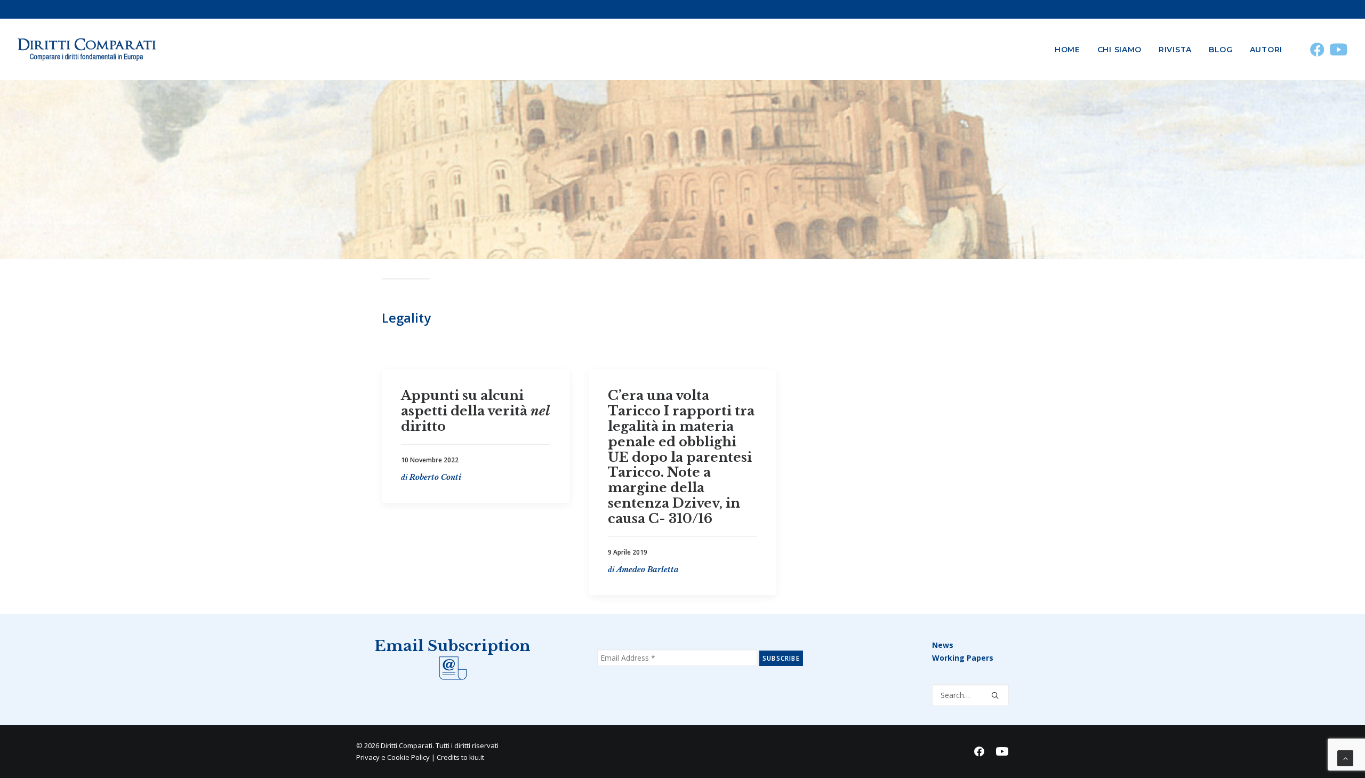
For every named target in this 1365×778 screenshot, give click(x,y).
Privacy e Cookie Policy (393, 757)
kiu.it (476, 757)
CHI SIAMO (1119, 49)
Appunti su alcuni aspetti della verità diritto (475, 411)
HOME (1067, 49)
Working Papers (962, 658)
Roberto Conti (435, 477)
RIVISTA (1175, 49)
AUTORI (1266, 49)
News (942, 645)
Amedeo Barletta (647, 569)
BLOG (1221, 49)
